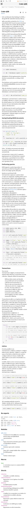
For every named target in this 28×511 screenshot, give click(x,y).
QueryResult (4, 502)
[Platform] (7, 1)
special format (13, 189)
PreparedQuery (5, 496)
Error (13, 422)
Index (2, 491)
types (2, 454)
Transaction (4, 505)
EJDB (20, 21)
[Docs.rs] (1, 1)
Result (14, 424)
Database (3, 483)
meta (2, 440)
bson (14, 417)
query (2, 448)
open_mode (4, 445)
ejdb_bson (4, 433)
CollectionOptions (5, 477)
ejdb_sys (16, 420)
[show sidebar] (1, 4)
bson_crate (10, 425)
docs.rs (20, 1)
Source (3, 13)
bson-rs (12, 36)
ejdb (25, 4)
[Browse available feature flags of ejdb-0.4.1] (10, 1)
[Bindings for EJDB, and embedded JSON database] (4, 1)
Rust (25, 1)
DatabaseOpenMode (6, 486)
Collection (3, 474)
